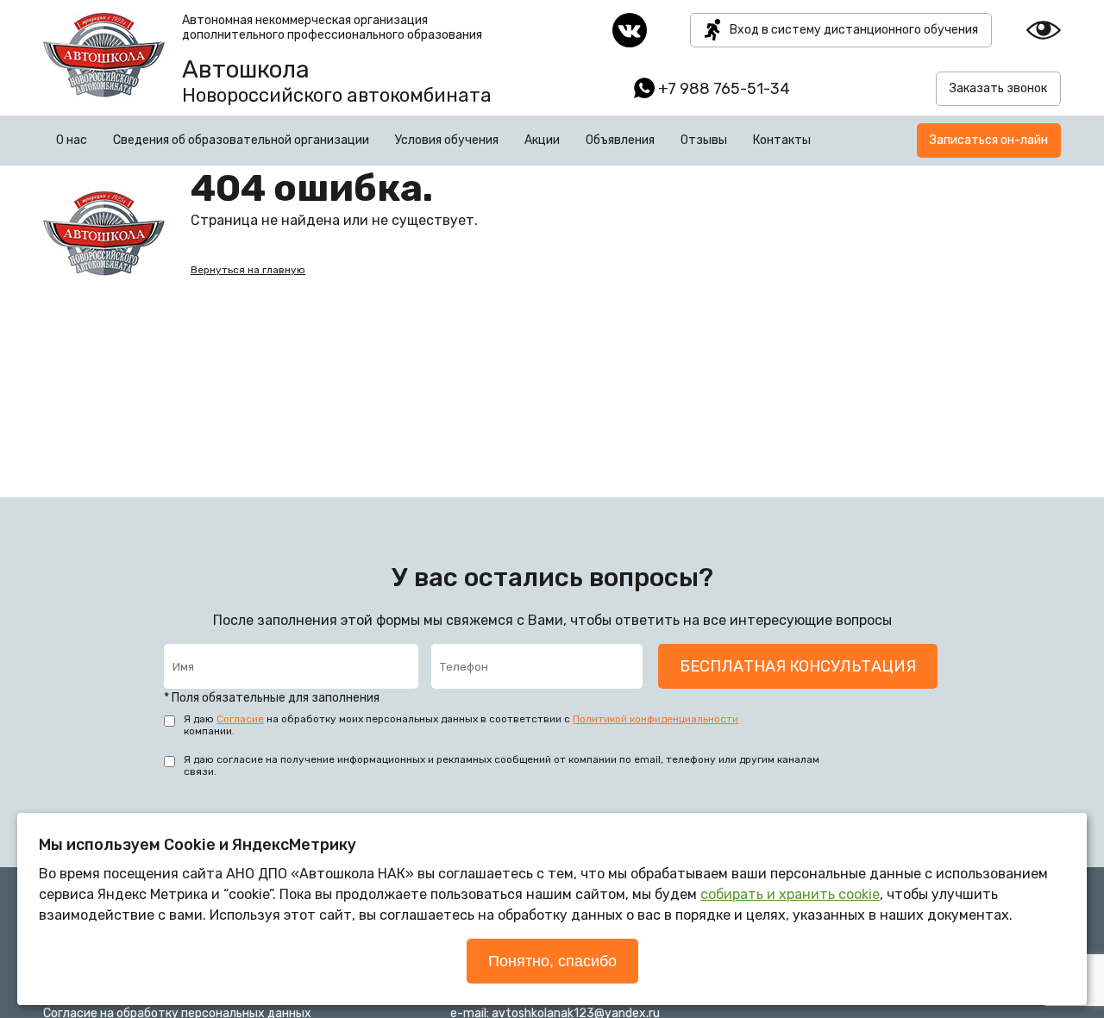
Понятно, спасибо (552, 961)
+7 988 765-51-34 (724, 88)
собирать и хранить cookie (790, 894)
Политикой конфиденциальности (655, 719)
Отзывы (704, 140)
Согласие (240, 719)
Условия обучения (447, 140)
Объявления (620, 140)
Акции (542, 140)
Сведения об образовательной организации (241, 140)
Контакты (782, 140)
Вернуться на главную (248, 270)
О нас (71, 140)
